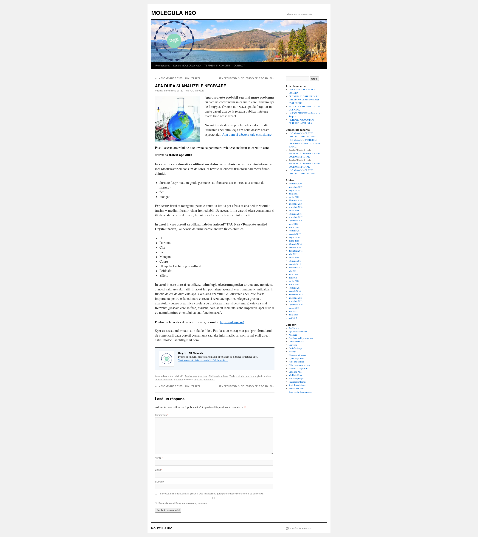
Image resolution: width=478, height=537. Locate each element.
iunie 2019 (293, 193)
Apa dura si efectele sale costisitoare (246, 134)
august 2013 (294, 307)
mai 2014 (293, 277)
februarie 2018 (295, 213)
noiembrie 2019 (295, 186)
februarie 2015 (295, 260)
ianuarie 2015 (295, 264)
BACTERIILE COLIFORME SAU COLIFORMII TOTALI (305, 143)
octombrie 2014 (295, 267)
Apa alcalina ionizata (298, 331)
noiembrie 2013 (295, 297)
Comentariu (161, 414)
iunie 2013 (293, 314)
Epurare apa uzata (296, 358)
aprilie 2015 (294, 257)
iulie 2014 (293, 270)
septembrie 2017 (296, 220)
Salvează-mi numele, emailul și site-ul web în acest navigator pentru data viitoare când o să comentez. (211, 493)
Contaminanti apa (296, 341)
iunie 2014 (293, 274)
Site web (159, 481)
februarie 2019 (295, 200)
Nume (159, 457)
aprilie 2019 (294, 196)
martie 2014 (294, 284)
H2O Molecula (197, 90)
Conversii (293, 344)
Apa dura (202, 376)
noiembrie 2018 (295, 203)
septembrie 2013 (296, 304)
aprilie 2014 (294, 280)
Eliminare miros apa (297, 354)
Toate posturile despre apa (243, 376)
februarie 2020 (295, 183)
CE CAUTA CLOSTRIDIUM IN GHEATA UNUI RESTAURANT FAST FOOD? (304, 99)
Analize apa (191, 376)
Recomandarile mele (297, 381)
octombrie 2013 (295, 301)
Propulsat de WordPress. (300, 528)
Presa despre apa (296, 378)
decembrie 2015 (296, 250)
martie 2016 (294, 240)
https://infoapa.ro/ (232, 322)
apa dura (178, 379)
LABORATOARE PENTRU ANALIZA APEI (177, 78)
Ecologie (292, 351)
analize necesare (164, 379)
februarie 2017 (295, 230)
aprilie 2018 (294, 210)
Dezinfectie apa (295, 348)
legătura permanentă (204, 379)
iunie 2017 (293, 223)
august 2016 (294, 237)
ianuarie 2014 (295, 290)
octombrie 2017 (295, 217)
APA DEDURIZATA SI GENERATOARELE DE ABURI (246, 78)
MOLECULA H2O (173, 13)
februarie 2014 (295, 287)
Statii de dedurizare (218, 376)
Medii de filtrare (296, 374)
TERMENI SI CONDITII (217, 65)
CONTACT (239, 65)
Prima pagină (162, 65)
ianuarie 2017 (295, 233)
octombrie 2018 (295, 207)
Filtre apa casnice (296, 361)
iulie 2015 (293, 254)
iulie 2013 (293, 311)
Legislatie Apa (295, 371)
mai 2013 (293, 317)
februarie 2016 (295, 243)
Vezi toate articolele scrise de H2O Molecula (203, 360)
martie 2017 (294, 227)
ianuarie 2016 (295, 247)
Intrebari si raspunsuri (298, 368)
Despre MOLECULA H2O (187, 65)
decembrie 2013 (296, 294)
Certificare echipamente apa (301, 338)
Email (158, 469)
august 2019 (294, 190)
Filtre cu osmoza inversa (299, 364)
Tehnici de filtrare (296, 388)
